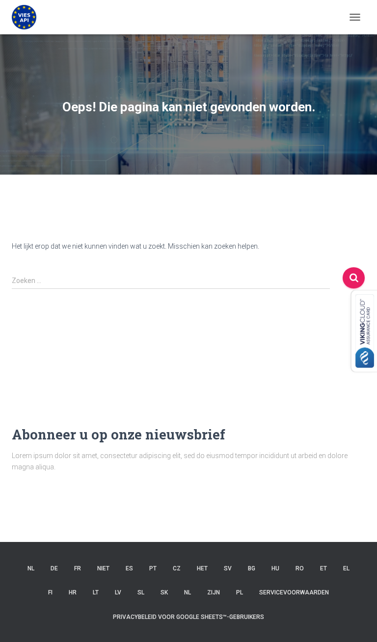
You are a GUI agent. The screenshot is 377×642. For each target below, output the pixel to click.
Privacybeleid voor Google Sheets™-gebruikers (188, 617)
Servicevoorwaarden (294, 592)
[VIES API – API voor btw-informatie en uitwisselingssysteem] (28, 17)
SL (140, 592)
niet (103, 568)
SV (228, 568)
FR (77, 568)
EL (346, 568)
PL (239, 592)
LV (118, 592)
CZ (177, 568)
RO (300, 568)
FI (50, 592)
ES (129, 568)
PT (153, 568)
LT (96, 592)
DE (54, 568)
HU (275, 568)
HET (202, 568)
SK (164, 592)
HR (73, 592)
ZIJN (213, 592)
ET (323, 568)
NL (30, 568)
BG (251, 568)
